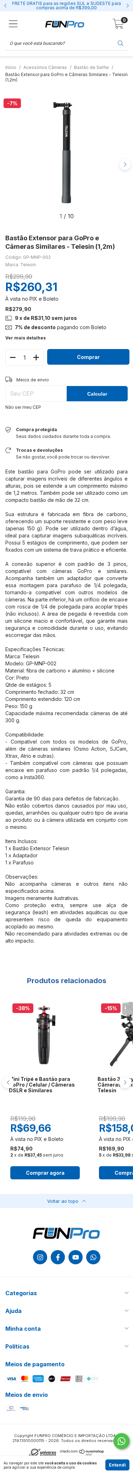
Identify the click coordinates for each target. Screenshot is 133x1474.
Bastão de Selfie (91, 67)
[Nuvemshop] (82, 1454)
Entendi (117, 1465)
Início (10, 67)
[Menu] (13, 24)
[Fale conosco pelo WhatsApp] (121, 1441)
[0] (118, 26)
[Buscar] (120, 43)
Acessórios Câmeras (45, 67)
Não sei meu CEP (23, 407)
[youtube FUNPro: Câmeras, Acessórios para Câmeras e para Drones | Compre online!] (75, 1257)
